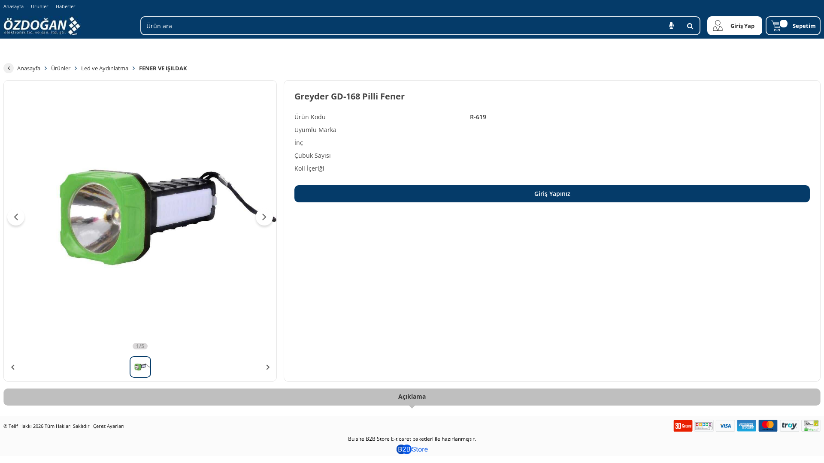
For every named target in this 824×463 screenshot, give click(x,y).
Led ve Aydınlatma (104, 68)
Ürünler (39, 6)
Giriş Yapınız (552, 193)
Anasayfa (13, 6)
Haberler (66, 6)
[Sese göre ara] (671, 25)
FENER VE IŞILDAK (163, 68)
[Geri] (8, 68)
